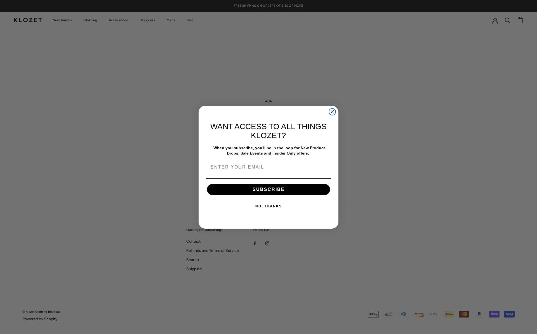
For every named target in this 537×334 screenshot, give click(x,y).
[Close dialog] (332, 111)
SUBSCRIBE (269, 189)
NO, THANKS (268, 206)
